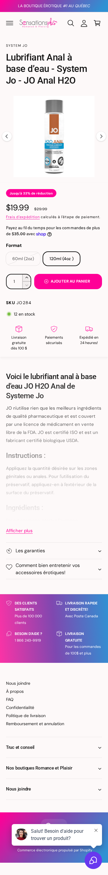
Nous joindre (18, 683)
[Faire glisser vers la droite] (101, 136)
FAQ (10, 699)
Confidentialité (20, 707)
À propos (15, 691)
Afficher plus (19, 531)
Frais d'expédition (23, 217)
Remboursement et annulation (35, 723)
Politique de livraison (26, 715)
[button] (9, 23)
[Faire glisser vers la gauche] (7, 136)
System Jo (17, 45)
